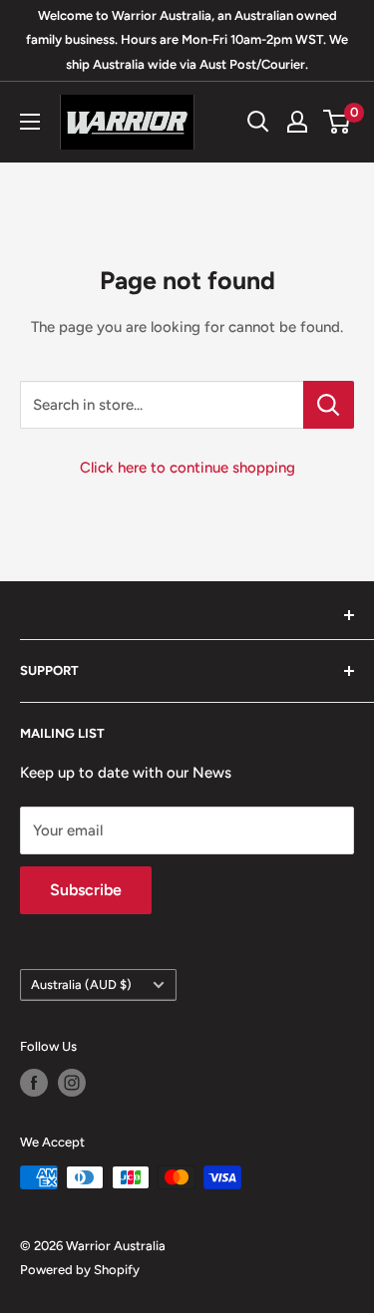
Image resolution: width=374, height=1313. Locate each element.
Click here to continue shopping (187, 468)
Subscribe (86, 889)
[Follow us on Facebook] (34, 1083)
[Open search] (258, 122)
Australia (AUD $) (81, 984)
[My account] (297, 122)
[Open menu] (30, 122)
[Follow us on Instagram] (72, 1083)
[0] (337, 122)
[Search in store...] (328, 405)
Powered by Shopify (80, 1269)
